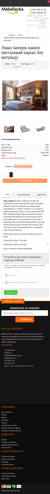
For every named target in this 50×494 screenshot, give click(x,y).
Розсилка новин (7, 464)
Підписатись (26, 319)
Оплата (4, 415)
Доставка (4, 420)
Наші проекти (6, 447)
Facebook (7, 353)
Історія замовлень (8, 459)
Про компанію (6, 412)
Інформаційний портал (9, 445)
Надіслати (11, 292)
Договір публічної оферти (10, 428)
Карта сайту (5, 479)
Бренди (4, 439)
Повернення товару (8, 476)
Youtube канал (9, 350)
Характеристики (23, 194)
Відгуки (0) (41, 194)
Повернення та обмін (9, 425)
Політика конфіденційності (11, 431)
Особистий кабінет (8, 456)
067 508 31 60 (39, 9)
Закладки (4, 462)
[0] (44, 3)
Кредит (4, 417)
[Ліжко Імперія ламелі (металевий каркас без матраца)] (25, 95)
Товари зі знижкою (8, 442)
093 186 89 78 (39, 12)
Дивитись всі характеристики (13, 158)
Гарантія (4, 423)
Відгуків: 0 (17, 67)
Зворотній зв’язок (8, 473)
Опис (8, 194)
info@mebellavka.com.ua (13, 355)
